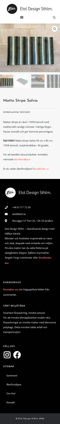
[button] (21, 17)
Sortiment (11, 375)
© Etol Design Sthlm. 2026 (30, 419)
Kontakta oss (10, 290)
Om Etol (10, 393)
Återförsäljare (13, 384)
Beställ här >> (41, 169)
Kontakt (10, 402)
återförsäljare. (22, 159)
